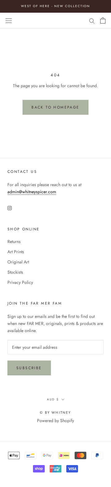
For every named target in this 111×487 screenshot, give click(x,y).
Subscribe (29, 368)
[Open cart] (102, 20)
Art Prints (15, 252)
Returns (14, 241)
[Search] (92, 20)
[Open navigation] (9, 20)
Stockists (15, 272)
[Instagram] (9, 207)
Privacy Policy (20, 282)
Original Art (18, 262)
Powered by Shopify (55, 420)
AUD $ (53, 399)
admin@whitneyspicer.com (31, 192)
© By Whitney (55, 412)
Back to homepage (55, 107)
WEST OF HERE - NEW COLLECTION (55, 6)
